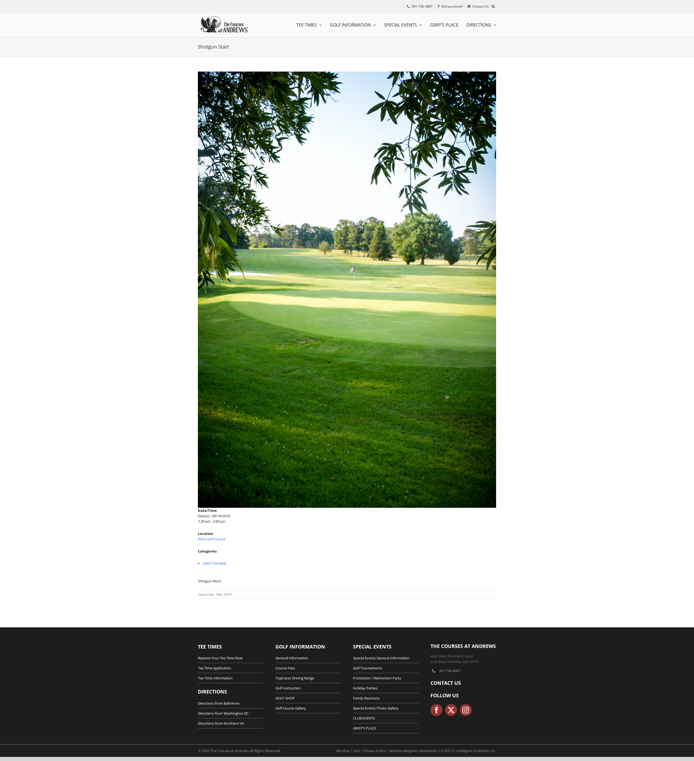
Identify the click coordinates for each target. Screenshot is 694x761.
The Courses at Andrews (463, 646)
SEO (447, 750)
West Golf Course (212, 539)
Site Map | (344, 750)
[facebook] (436, 710)
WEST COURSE (214, 563)
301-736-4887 (449, 670)
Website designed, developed (412, 750)
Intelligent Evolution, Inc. (476, 750)
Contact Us (445, 683)
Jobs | (358, 750)
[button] (493, 6)
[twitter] (451, 710)
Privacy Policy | (376, 750)
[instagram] (466, 710)
